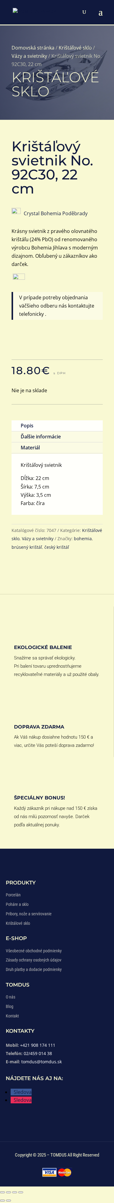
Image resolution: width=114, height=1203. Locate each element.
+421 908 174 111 (37, 1045)
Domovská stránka (33, 47)
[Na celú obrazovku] (8, 1192)
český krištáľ (56, 547)
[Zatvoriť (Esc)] (20, 1192)
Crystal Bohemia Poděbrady (56, 213)
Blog (9, 1006)
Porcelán (13, 894)
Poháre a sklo (17, 904)
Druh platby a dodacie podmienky (34, 969)
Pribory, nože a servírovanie (29, 913)
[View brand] (16, 212)
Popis (27, 425)
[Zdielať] (14, 1192)
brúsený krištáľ (27, 547)
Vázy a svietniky (29, 56)
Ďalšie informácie (41, 436)
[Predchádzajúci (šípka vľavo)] (2, 1200)
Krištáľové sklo (75, 47)
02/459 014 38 (38, 1053)
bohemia (83, 538)
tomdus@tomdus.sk (41, 1062)
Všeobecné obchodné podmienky (34, 950)
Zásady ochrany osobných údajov (33, 960)
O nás (10, 997)
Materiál (30, 447)
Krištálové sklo (18, 923)
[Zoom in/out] (2, 1192)
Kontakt (12, 1015)
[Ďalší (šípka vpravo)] (8, 1200)
